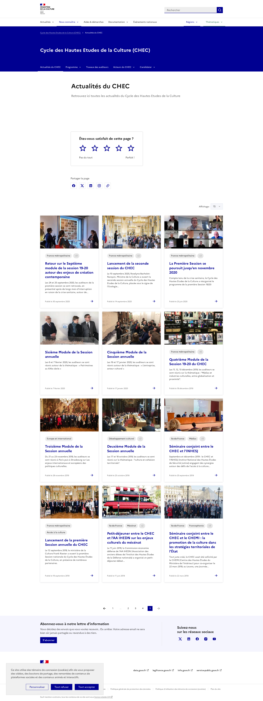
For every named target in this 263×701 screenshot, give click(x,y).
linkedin (189, 639)
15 (214, 206)
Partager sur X (82, 186)
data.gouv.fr (139, 670)
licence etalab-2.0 (102, 697)
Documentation (116, 22)
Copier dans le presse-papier (108, 186)
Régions (190, 22)
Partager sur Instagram (99, 186)
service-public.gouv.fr (208, 670)
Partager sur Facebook (74, 186)
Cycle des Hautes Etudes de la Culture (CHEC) (60, 32)
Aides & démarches (93, 22)
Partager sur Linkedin (91, 186)
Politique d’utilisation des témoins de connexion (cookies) (181, 689)
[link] (158, 608)
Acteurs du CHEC (122, 67)
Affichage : (207, 206)
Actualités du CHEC (50, 67)
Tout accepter (86, 687)
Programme (72, 67)
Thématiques (212, 22)
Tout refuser (61, 687)
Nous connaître (67, 22)
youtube (214, 639)
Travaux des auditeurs (97, 67)
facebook (197, 639)
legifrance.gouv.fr (162, 670)
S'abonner (48, 640)
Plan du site (216, 689)
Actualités (45, 22)
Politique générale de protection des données (130, 689)
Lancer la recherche (220, 10)
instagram (206, 639)
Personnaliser (37, 687)
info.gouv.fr (184, 670)
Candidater (146, 67)
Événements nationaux (145, 22)
